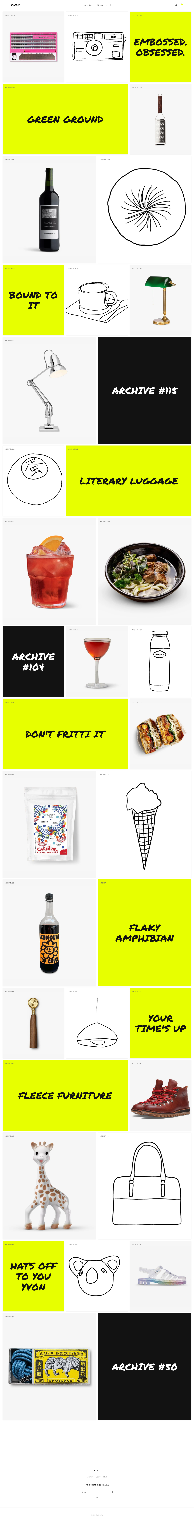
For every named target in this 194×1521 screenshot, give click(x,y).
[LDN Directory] (182, 5)
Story (98, 1477)
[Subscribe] (112, 1492)
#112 (105, 1477)
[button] (89, 5)
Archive (90, 1477)
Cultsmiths (99, 1515)
